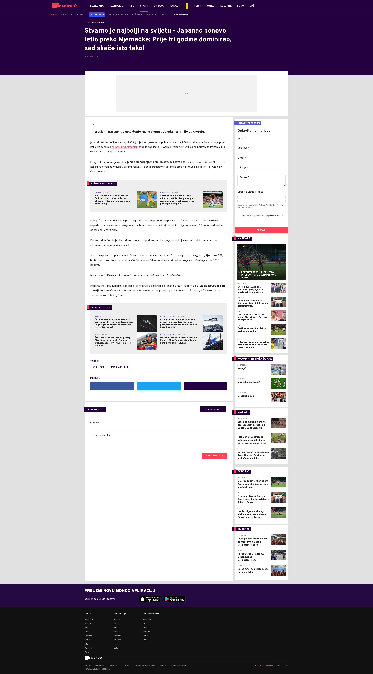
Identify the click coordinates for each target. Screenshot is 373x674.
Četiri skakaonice (118, 367)
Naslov (242, 138)
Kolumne (88, 648)
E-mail (241, 158)
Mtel (87, 644)
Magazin (88, 636)
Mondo (88, 614)
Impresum (114, 666)
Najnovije (89, 619)
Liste (116, 648)
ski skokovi (98, 367)
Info (86, 627)
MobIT (87, 640)
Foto (87, 652)
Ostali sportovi (97, 22)
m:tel (264, 665)
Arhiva (163, 666)
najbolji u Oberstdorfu (125, 146)
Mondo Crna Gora (150, 614)
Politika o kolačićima (145, 666)
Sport (87, 22)
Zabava (117, 632)
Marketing (100, 666)
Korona (88, 623)
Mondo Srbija (120, 614)
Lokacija (242, 168)
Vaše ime (243, 148)
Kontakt (127, 666)
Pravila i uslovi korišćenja (97, 669)
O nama (88, 666)
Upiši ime (95, 422)
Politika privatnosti (179, 666)
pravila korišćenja (262, 216)
